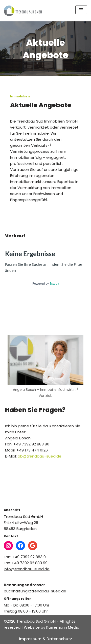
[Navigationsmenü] (81, 10)
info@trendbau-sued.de (27, 569)
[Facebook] (20, 545)
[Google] (32, 545)
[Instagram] (8, 545)
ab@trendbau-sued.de (39, 456)
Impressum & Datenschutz (45, 638)
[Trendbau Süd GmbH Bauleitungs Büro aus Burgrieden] (23, 11)
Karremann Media (62, 627)
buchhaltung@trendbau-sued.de (35, 591)
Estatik (54, 283)
